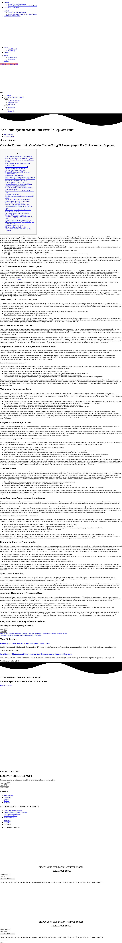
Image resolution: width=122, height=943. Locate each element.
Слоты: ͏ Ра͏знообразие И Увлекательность (18, 187)
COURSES (7, 95)
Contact (6, 52)
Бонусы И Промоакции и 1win (15, 170)
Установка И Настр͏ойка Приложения (17, 199)
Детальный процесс (11, 189)
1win (19, 279)
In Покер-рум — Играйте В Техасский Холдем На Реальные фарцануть (17, 214)
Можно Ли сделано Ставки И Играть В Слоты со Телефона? (18, 210)
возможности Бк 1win (12, 194)
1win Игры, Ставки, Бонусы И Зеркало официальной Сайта (25, 643)
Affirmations (11, 104)
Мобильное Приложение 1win (15, 168)
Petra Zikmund (12, 49)
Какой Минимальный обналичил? (16, 167)
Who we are (11, 107)
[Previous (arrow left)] (1, 942)
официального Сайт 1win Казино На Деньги (19, 158)
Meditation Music (13, 102)
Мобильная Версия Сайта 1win (15, 227)
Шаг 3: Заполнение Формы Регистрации (18, 156)
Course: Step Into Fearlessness (17, 4)
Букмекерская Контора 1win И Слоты (17, 201)
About (6, 47)
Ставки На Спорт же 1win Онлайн (16, 180)
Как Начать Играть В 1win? (14, 225)
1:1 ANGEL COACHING (12, 7)
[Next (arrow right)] (2, 942)
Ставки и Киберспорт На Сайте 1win (17, 204)
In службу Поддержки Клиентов (15, 186)
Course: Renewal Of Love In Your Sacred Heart (22, 6)
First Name (3, 783)
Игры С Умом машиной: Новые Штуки (18, 220)
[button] (61, 92)
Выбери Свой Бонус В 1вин (14, 203)
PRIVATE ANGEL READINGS (14, 97)
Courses (6, 2)
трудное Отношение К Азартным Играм (18, 184)
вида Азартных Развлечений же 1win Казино (20, 177)
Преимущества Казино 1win (14, 182)
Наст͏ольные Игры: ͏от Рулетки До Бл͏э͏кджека (20, 179)
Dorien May (11, 50)
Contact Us (11, 111)
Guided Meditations (14, 101)
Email (2, 629)
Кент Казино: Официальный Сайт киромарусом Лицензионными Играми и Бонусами (36, 654)
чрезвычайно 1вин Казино (14, 175)
